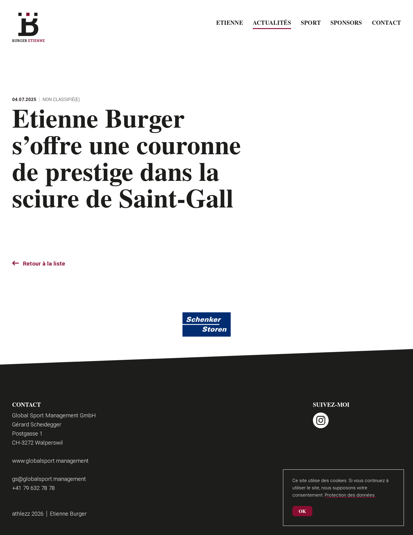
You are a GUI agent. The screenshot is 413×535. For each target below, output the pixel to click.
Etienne (229, 22)
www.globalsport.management (50, 460)
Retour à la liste (44, 263)
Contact (386, 22)
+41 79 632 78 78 (33, 487)
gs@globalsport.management (49, 478)
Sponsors (346, 22)
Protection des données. (350, 495)
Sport (311, 22)
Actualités (272, 22)
